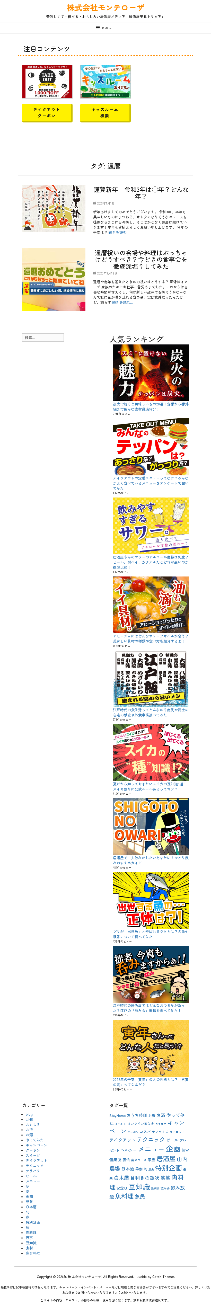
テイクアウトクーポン (46, 112)
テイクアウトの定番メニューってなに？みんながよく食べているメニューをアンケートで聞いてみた (151, 483)
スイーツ (33, 1155)
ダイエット (177, 1132)
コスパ (145, 1131)
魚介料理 (33, 1253)
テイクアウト (36, 1160)
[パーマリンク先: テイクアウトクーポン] (47, 81)
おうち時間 (137, 1115)
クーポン (33, 1150)
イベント (120, 1124)
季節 (29, 1196)
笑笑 (165, 1177)
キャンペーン (36, 1145)
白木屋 (121, 1177)
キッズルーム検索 (105, 112)
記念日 (122, 1188)
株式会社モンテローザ (105, 7)
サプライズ (160, 1131)
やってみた (35, 1139)
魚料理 (124, 1195)
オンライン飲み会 (140, 1123)
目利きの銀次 (145, 1177)
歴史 (151, 1169)
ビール (31, 1175)
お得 (29, 1129)
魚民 (140, 1196)
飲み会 (165, 1188)
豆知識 (31, 1242)
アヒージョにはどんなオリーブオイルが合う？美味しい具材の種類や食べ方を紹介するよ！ (151, 638)
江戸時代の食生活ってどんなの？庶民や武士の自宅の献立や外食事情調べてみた (151, 712)
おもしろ (33, 1124)
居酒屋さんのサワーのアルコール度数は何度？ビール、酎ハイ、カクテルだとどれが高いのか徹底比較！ (151, 562)
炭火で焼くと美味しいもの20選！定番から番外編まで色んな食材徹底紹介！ (151, 406)
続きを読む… (119, 232)
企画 (173, 1148)
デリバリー (35, 1170)
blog (29, 1114)
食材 (29, 1247)
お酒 (29, 1134)
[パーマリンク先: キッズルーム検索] (105, 81)
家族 (151, 1159)
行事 (29, 1237)
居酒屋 (166, 1158)
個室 (185, 1150)
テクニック (35, 1165)
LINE (29, 1119)
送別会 (155, 1188)
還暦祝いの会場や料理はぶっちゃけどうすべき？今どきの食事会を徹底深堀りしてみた (141, 259)
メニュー (108, 27)
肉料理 (31, 1232)
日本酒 (31, 1206)
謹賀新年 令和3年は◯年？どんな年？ (141, 192)
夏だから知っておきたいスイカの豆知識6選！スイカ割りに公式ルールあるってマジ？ (150, 786)
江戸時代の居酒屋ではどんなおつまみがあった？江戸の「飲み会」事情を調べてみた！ (149, 1008)
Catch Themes (163, 1276)
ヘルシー (128, 1150)
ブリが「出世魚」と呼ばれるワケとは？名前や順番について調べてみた (151, 934)
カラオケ (160, 1124)
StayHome (117, 1115)
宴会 (126, 1159)
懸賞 (29, 1201)
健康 (113, 1159)
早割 (139, 1168)
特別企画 (33, 1222)
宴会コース (139, 1160)
